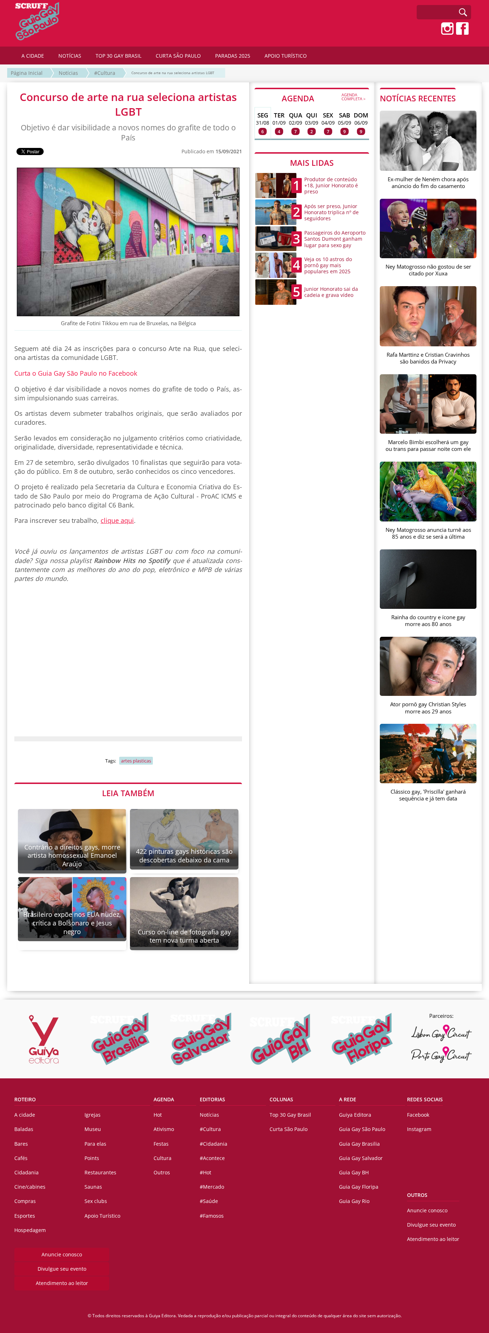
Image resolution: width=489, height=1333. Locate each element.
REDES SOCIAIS (425, 1099)
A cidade (24, 1114)
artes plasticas (136, 760)
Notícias (68, 72)
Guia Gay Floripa (358, 1186)
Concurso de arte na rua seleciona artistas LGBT (172, 72)
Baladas (23, 1129)
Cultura (162, 1158)
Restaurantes (100, 1172)
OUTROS (417, 1195)
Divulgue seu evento (62, 1268)
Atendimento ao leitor (62, 1283)
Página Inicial (27, 72)
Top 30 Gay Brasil (290, 1114)
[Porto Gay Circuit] (441, 1054)
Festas (161, 1143)
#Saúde (209, 1201)
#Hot (205, 1172)
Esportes (24, 1215)
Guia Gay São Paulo (362, 1129)
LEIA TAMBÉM (128, 793)
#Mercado (212, 1186)
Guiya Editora (355, 1114)
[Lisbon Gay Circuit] (441, 1033)
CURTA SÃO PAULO (178, 55)
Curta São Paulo (289, 1129)
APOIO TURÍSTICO (286, 55)
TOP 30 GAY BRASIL (118, 55)
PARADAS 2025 (232, 55)
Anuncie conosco (62, 1254)
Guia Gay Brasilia (359, 1143)
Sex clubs (95, 1201)
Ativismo (164, 1129)
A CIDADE (32, 55)
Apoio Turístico (102, 1215)
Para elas (95, 1143)
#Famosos (212, 1215)
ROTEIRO (25, 1099)
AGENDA (323, 98)
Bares (21, 1143)
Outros (162, 1172)
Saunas (93, 1186)
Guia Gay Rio (354, 1201)
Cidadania (26, 1172)
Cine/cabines (29, 1186)
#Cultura (104, 72)
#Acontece (212, 1158)
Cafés (21, 1158)
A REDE (347, 1099)
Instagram (419, 1129)
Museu (92, 1129)
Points (91, 1158)
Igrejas (92, 1114)
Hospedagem (30, 1230)
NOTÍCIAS (69, 55)
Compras (25, 1201)
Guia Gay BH (354, 1172)
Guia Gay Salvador (361, 1158)
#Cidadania (213, 1143)
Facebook (418, 1114)
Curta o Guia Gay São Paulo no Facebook (75, 373)
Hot (158, 1114)
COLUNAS (281, 1099)
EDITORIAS (212, 1099)
